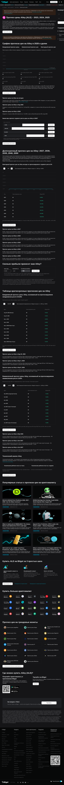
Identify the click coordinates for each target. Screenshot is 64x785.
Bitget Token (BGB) (5, 745)
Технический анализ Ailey (7, 461)
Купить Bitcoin (29, 734)
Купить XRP (28, 740)
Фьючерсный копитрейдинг (19, 752)
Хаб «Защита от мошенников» (41, 741)
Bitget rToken (28, 772)
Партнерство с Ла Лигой (7, 757)
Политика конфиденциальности (55, 748)
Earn (15, 748)
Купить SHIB (28, 745)
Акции (15, 740)
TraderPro (16, 763)
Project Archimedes (42, 752)
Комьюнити (4, 736)
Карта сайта (4, 766)
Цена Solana (28, 766)
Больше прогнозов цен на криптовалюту (13, 666)
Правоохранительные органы (55, 736)
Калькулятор (28, 755)
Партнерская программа (43, 747)
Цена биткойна (29, 749)
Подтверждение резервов (7, 749)
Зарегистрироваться (8, 13)
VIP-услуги (40, 745)
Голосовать (51, 124)
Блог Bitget (4, 743)
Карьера (3, 738)
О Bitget (3, 732)
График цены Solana (30, 753)
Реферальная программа (43, 761)
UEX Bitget (4, 753)
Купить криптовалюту (30, 732)
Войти (47, 1)
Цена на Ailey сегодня (23, 101)
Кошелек (16, 765)
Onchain (15, 738)
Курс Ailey (17, 7)
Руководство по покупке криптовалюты (38, 583)
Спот (15, 732)
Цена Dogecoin (29, 770)
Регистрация (53, 1)
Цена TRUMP (29, 768)
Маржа (15, 746)
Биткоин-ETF (29, 757)
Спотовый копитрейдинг (19, 750)
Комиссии (40, 763)
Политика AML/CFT (54, 745)
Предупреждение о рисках (56, 753)
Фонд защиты (4, 751)
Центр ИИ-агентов (18, 761)
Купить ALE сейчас (7, 31)
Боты (15, 757)
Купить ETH (28, 736)
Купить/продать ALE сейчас (9, 92)
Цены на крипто (11, 7)
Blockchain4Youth (5, 761)
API (14, 759)
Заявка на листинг (42, 743)
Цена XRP (28, 759)
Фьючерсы (16, 734)
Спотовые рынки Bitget (37, 12)
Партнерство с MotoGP (6, 759)
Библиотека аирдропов (19, 777)
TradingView (16, 767)
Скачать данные (41, 757)
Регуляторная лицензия (55, 743)
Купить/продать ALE (8, 583)
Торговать (36, 683)
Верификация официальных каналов (43, 737)
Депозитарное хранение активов (43, 755)
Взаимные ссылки (5, 755)
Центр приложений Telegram (18, 772)
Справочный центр (42, 734)
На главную (4, 7)
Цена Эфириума (29, 751)
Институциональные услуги (44, 749)
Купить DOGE (29, 738)
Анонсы (3, 747)
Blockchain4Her (5, 764)
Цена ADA (28, 764)
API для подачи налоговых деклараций (43, 767)
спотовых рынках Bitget (47, 38)
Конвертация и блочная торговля (19, 744)
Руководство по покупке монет (21, 583)
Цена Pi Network (29, 761)
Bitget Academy (5, 740)
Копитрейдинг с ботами (19, 754)
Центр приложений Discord (19, 775)
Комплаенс (53, 741)
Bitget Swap (16, 769)
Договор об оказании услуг (56, 733)
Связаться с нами (5, 734)
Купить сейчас (36, 270)
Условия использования (55, 751)
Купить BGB (28, 743)
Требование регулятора (55, 739)
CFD (15, 736)
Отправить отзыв (41, 732)
